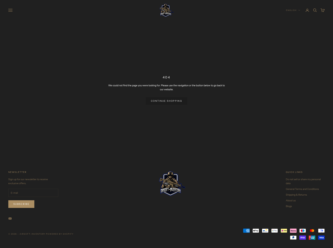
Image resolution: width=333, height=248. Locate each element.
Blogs (289, 206)
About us (291, 200)
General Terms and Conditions (302, 189)
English (291, 10)
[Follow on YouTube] (10, 218)
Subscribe (21, 204)
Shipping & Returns (296, 194)
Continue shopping (166, 100)
